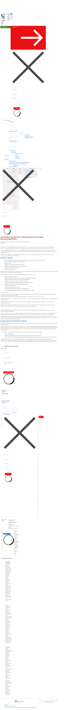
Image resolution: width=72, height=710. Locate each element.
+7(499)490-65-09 (3, 21)
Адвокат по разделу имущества (8, 630)
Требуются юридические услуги (8, 607)
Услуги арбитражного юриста (8, 686)
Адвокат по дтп (8, 640)
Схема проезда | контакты (13, 528)
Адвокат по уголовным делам (8, 580)
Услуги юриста (8, 591)
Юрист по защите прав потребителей (8, 690)
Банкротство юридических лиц (8, 614)
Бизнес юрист (8, 663)
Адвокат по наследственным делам (9, 634)
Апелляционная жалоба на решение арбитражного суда (9, 671)
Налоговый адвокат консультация (8, 610)
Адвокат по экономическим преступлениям (9, 637)
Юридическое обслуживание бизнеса (8, 651)
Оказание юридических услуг (8, 647)
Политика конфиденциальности (16, 546)
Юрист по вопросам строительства (8, 624)
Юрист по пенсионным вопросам (8, 693)
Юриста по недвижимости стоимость (8, 593)
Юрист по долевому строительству (8, 621)
